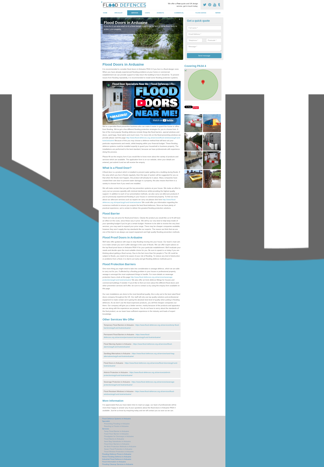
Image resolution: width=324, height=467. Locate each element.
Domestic (160, 13)
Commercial (179, 13)
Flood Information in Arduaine (114, 462)
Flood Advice (201, 13)
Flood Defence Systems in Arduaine (116, 419)
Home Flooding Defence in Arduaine (116, 457)
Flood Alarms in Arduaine (114, 439)
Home (105, 13)
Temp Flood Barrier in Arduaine (116, 431)
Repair (217, 13)
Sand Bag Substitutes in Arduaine (117, 441)
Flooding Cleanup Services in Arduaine (117, 464)
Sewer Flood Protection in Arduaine (118, 449)
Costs (147, 13)
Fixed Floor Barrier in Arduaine (116, 434)
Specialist (118, 13)
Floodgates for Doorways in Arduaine (119, 436)
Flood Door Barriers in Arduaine (116, 444)
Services (134, 13)
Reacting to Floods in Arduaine (116, 426)
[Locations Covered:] (101, 2)
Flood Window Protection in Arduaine (119, 452)
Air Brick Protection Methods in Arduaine (120, 446)
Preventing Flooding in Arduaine (117, 424)
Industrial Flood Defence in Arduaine (116, 459)
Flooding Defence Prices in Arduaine (116, 454)
